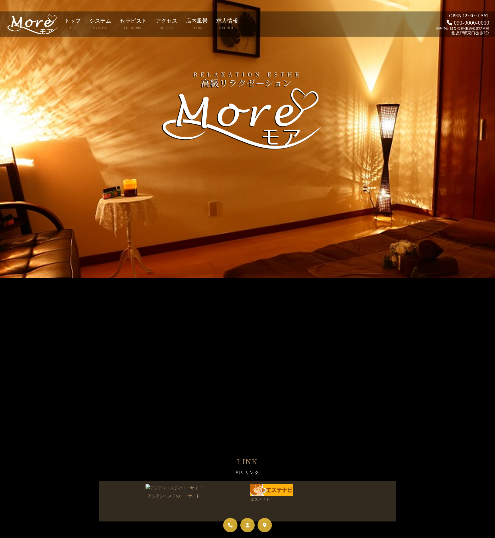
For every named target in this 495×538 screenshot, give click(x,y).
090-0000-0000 (471, 22)
